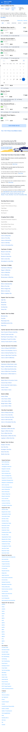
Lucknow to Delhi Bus (6, 503)
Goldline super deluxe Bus (7, 593)
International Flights (5, 654)
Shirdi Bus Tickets (5, 520)
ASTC (3, 620)
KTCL (3, 638)
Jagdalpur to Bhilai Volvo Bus (7, 438)
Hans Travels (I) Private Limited (17, 191)
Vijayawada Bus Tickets (6, 536)
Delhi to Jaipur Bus (5, 484)
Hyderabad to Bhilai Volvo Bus (8, 428)
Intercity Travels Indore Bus (7, 334)
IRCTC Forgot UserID (6, 684)
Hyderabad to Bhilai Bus (6, 267)
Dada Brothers (6, 191)
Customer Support (5, 701)
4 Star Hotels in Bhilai (6, 401)
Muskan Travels (4, 194)
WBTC (3, 629)
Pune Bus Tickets (5, 534)
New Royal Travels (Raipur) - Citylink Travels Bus (12, 336)
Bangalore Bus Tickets (6, 511)
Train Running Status (6, 670)
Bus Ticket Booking (5, 656)
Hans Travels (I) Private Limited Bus (9, 332)
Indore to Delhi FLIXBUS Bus (7, 357)
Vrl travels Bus (4, 568)
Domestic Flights (5, 652)
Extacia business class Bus (7, 589)
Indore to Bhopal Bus (6, 235)
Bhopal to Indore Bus (6, 251)
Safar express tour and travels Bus (8, 600)
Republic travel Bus (5, 570)
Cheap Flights (4, 668)
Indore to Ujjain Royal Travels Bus (9, 355)
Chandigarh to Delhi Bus (6, 466)
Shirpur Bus (3, 309)
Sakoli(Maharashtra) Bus (6, 323)
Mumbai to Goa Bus (5, 471)
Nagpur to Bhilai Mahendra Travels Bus (10, 366)
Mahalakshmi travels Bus (6, 584)
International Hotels (5, 649)
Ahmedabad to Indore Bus (7, 261)
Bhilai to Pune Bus (5, 286)
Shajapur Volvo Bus (5, 444)
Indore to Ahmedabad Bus (7, 245)
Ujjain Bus (3, 300)
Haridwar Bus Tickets (6, 543)
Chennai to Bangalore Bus (7, 487)
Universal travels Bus (6, 566)
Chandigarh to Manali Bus (7, 505)
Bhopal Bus (3, 302)
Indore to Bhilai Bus (5, 272)
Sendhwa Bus (4, 307)
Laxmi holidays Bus (5, 598)
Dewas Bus (3, 304)
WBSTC (3, 636)
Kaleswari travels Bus (6, 582)
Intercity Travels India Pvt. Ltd (16, 193)
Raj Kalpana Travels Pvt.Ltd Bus (8, 339)
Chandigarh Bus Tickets (6, 546)
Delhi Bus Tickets (5, 518)
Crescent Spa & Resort (6, 382)
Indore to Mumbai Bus (6, 240)
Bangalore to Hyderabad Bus (7, 482)
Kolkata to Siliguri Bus (6, 493)
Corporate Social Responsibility (8, 706)
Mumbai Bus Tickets (6, 525)
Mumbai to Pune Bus (6, 500)
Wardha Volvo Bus (5, 454)
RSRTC (3, 625)
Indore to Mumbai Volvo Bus (7, 417)
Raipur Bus (3, 325)
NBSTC (3, 641)
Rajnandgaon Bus (5, 320)
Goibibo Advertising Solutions (7, 688)
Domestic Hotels (5, 647)
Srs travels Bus (5, 579)
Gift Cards (4, 720)
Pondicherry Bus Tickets (6, 532)
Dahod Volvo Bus (5, 451)
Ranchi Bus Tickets (5, 552)
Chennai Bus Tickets (6, 516)
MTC (3, 643)
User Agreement (5, 697)
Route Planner (4, 663)
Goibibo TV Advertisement (7, 710)
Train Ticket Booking (6, 661)
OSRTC (3, 613)
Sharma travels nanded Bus (7, 577)
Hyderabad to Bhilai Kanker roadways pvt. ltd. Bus (12, 364)
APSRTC (3, 604)
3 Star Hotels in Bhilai (6, 398)
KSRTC (3, 627)
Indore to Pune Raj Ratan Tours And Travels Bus (12, 350)
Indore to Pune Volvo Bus (7, 415)
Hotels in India (4, 677)
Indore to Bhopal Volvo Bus (7, 412)
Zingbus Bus (4, 573)
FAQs (3, 715)
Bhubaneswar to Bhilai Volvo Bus (8, 435)
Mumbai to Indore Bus (6, 256)
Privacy (3, 699)
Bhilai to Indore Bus (5, 291)
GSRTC (3, 622)
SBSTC (3, 618)
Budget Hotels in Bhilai (6, 403)
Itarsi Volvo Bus (4, 447)
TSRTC (3, 611)
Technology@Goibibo (6, 713)
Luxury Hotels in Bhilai (6, 406)
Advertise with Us (5, 717)
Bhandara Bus (4, 316)
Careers (3, 704)
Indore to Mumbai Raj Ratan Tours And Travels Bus (13, 353)
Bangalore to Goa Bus (6, 468)
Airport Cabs (4, 674)
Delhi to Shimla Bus (5, 491)
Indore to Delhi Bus (5, 242)
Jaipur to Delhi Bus (5, 464)
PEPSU (3, 634)
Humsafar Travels (5, 193)
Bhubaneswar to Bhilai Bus (7, 277)
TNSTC (3, 606)
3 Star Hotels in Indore (6, 389)
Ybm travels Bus (5, 591)
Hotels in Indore (4, 387)
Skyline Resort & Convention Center (9, 380)
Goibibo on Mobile (5, 708)
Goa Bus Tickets (5, 509)
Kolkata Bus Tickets (5, 530)
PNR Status (4, 672)
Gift (2, 722)
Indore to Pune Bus (5, 238)
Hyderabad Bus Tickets (6, 514)
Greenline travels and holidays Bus (8, 557)
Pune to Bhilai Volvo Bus (6, 433)
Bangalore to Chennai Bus (7, 478)
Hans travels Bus (5, 559)
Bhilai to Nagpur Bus (5, 288)
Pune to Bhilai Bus (5, 275)
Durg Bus (3, 318)
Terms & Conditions (5, 694)
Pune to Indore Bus (5, 254)
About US (3, 692)
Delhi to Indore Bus (5, 258)
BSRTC (3, 631)
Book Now (15, 164)
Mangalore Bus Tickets (6, 539)
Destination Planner (5, 665)
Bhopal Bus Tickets (5, 550)
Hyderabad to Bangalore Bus (7, 480)
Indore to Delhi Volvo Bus (7, 419)
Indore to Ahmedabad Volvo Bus (8, 422)
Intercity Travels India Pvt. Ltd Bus (9, 341)
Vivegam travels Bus (6, 563)
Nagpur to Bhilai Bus (5, 270)
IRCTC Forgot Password (6, 686)
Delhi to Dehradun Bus (6, 473)
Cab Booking (4, 658)
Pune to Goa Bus (5, 498)
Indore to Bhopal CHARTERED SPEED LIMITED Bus (13, 348)
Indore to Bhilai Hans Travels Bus (8, 371)
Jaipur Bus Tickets (5, 548)
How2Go (3, 724)
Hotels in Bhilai (4, 396)
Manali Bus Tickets (5, 527)
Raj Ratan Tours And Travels (15, 194)
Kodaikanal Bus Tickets (6, 541)
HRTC (3, 615)
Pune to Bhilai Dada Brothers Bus (8, 369)
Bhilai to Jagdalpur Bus (6, 293)
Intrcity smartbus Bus (6, 586)
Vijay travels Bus (5, 595)
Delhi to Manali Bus (5, 462)
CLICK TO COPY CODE (6, 148)
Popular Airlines (5, 681)
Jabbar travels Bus (5, 575)
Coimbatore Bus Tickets (6, 523)
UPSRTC (3, 609)
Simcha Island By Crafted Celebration (9, 385)
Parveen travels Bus (6, 561)
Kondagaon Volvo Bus (6, 449)
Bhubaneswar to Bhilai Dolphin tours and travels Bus (13, 373)
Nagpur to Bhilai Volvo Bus (7, 431)
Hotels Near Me (5, 679)
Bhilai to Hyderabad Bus (6, 283)
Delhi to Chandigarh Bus (6, 475)
